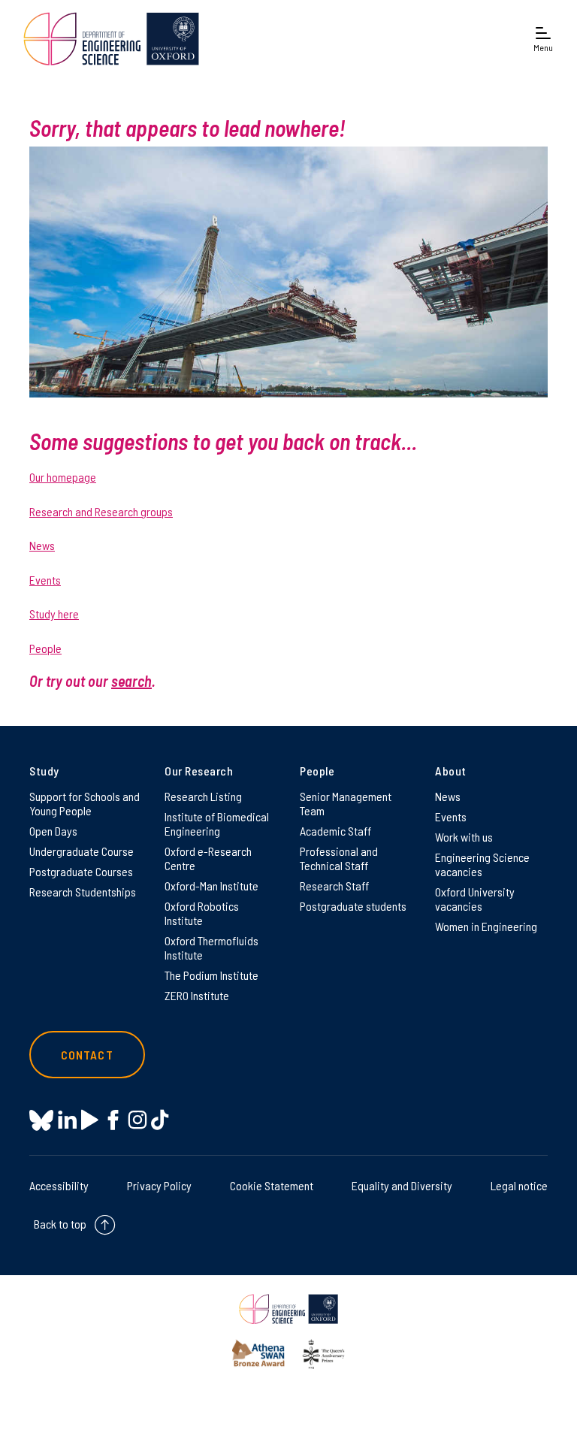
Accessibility (59, 1185)
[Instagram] (137, 1120)
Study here (54, 613)
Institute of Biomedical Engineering (217, 823)
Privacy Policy (159, 1185)
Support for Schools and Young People (84, 803)
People (45, 648)
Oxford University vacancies (475, 898)
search (131, 680)
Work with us (464, 837)
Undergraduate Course (81, 851)
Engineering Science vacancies (482, 864)
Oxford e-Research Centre (208, 858)
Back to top (60, 1224)
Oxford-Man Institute (211, 885)
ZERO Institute (197, 995)
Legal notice (519, 1185)
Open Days (53, 831)
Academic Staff (335, 831)
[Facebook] (113, 1120)
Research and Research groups (101, 511)
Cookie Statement (271, 1185)
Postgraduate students (353, 906)
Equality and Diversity (402, 1185)
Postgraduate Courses (81, 871)
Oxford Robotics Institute (202, 913)
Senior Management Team (345, 803)
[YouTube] (89, 1120)
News (42, 545)
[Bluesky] (41, 1121)
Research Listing (203, 796)
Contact (87, 1054)
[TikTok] (159, 1120)
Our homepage (62, 477)
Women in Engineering (486, 926)
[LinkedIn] (67, 1120)
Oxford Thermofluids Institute (211, 947)
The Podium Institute (211, 975)
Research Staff (334, 885)
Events (45, 580)
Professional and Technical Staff (339, 858)
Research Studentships (82, 891)
